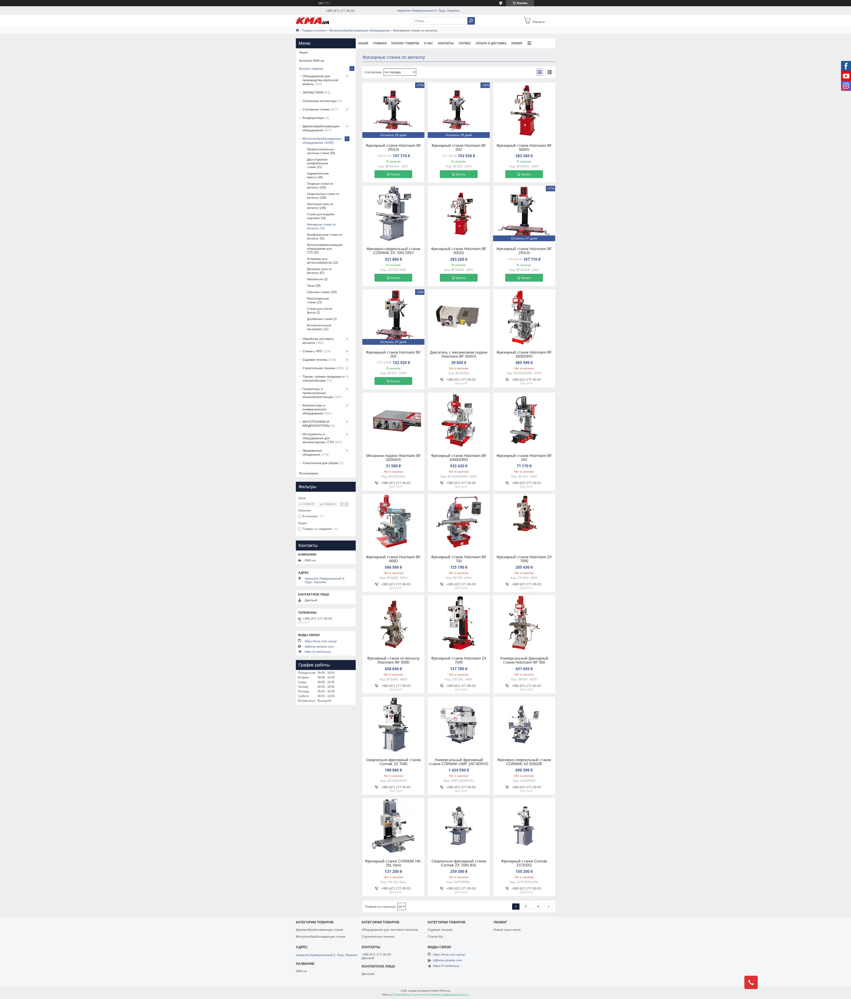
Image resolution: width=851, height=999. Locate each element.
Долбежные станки (319, 319)
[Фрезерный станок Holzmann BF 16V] (524, 420)
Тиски (310, 285)
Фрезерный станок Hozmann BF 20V (458, 148)
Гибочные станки (318, 292)
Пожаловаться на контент (410, 994)
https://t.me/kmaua (318, 651)
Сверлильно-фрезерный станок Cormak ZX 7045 (393, 762)
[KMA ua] (312, 20)
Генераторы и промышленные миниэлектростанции (318, 393)
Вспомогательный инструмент (319, 327)
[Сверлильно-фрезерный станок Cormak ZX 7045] (393, 724)
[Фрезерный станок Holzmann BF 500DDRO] (524, 317)
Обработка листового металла (318, 341)
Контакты (446, 43)
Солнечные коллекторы (320, 101)
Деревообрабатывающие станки (319, 929)
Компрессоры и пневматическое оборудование (314, 409)
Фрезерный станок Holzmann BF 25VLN (393, 148)
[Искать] (471, 21)
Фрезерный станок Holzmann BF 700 (458, 559)
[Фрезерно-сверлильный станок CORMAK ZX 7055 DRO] (393, 213)
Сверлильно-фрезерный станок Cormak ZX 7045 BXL (458, 863)
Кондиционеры (313, 117)
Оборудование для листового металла (390, 929)
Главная (379, 43)
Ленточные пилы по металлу (320, 206)
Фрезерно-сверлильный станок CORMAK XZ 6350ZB (524, 762)
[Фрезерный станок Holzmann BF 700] (459, 521)
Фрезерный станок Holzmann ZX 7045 (458, 660)
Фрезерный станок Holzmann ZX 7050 (524, 559)
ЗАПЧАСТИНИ (313, 92)
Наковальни (315, 279)
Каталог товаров (405, 43)
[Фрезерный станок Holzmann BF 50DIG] (524, 110)
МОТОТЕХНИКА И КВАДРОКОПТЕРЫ (316, 423)
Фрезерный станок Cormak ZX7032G (524, 863)
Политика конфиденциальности (448, 994)
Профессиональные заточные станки (320, 151)
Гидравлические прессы (318, 175)
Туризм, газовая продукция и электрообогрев (324, 378)
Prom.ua (445, 990)
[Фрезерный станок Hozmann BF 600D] (393, 521)
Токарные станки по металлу (320, 185)
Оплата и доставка (491, 43)
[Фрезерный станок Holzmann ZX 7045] (459, 623)
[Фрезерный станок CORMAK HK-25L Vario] (393, 826)
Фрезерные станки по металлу (321, 226)
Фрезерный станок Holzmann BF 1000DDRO (458, 458)
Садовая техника (315, 359)
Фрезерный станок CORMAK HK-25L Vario (393, 863)
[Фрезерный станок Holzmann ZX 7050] (524, 521)
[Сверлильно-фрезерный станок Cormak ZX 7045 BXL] (459, 826)
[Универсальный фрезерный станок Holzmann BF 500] (524, 623)
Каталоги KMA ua (311, 60)
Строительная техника (319, 368)
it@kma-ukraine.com (319, 646)
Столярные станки (316, 109)
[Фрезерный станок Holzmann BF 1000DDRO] (459, 420)
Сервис (465, 43)
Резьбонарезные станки (318, 300)
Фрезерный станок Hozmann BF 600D (393, 559)
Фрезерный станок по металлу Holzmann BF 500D (393, 660)
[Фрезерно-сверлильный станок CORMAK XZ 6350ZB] (524, 724)
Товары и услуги (314, 30)
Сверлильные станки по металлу (323, 195)
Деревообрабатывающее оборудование (321, 128)
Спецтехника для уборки (320, 463)
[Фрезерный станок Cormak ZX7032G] (524, 826)
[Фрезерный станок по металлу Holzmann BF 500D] (393, 623)
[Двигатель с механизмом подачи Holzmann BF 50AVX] (459, 317)
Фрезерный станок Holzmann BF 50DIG (524, 148)
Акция (363, 43)
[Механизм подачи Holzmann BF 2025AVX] (393, 420)
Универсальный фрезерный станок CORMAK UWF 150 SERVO (458, 762)
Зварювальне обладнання (312, 452)
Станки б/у (435, 936)
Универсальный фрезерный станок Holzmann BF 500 (524, 660)
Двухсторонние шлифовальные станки (317, 163)
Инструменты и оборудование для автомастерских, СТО (318, 438)
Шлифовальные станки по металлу (324, 236)
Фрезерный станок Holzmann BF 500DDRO (524, 354)
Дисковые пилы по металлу (319, 270)
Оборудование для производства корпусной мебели (320, 80)
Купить (395, 174)
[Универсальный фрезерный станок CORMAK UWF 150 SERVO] (459, 724)
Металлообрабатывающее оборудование (359, 30)
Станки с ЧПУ (312, 351)
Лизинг (517, 43)
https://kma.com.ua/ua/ (321, 641)
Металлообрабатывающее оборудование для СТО (324, 248)
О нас (428, 43)
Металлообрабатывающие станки (320, 936)
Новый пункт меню (507, 929)
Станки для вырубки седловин (320, 216)
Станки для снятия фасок (319, 310)
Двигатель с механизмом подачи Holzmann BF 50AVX (459, 354)
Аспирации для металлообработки (319, 260)
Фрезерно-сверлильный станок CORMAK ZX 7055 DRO (393, 251)
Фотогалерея (308, 473)
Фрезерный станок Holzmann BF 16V (524, 458)
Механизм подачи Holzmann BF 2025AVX (393, 458)
